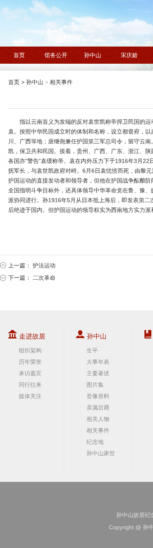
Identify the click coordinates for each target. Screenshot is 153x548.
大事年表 (97, 362)
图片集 (95, 384)
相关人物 (97, 419)
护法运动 (44, 265)
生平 (92, 350)
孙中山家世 (100, 453)
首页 (19, 55)
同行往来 (30, 384)
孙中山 (92, 55)
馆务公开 (55, 55)
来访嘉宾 (30, 373)
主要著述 (97, 373)
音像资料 (97, 396)
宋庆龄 (129, 55)
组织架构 (30, 350)
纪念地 (95, 442)
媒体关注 (30, 396)
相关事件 (61, 82)
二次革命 (44, 277)
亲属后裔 (97, 407)
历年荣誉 (30, 362)
